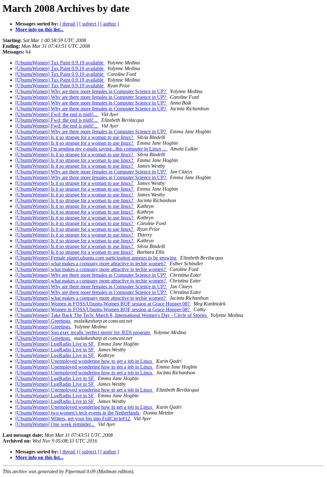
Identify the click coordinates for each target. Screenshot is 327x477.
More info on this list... (39, 29)
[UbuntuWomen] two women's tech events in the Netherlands (78, 412)
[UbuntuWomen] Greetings (43, 321)
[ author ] (109, 23)
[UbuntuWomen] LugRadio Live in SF (55, 344)
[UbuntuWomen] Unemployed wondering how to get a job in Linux (84, 361)
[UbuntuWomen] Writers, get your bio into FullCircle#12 (73, 418)
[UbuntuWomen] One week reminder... (55, 424)
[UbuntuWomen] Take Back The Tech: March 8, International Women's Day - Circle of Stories (111, 315)
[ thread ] (69, 23)
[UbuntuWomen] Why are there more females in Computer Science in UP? (91, 91)
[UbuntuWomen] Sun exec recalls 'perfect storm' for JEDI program (83, 332)
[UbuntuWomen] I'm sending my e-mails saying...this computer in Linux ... (91, 148)
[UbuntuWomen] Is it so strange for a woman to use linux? (74, 137)
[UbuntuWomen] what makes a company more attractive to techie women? (91, 263)
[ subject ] (89, 23)
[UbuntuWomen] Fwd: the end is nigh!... (57, 114)
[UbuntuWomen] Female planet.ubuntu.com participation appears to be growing (96, 258)
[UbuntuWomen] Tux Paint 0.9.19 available (60, 62)
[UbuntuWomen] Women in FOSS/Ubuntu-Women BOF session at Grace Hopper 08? (103, 303)
